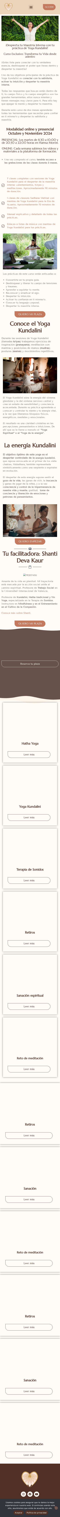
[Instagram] (23, 1494)
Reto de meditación (30, 1058)
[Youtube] (36, 1494)
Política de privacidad (37, 1513)
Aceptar (18, 1513)
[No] (56, 1508)
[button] (31, 7)
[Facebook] (30, 1494)
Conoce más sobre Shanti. (16, 613)
